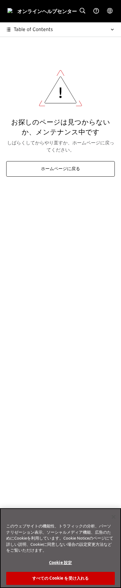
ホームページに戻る (60, 169)
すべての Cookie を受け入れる (60, 578)
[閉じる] (113, 517)
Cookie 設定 (60, 562)
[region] (60, 548)
